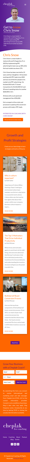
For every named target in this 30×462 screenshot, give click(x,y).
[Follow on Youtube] (15, 444)
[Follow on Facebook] (12, 444)
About (18, 437)
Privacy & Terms (18, 458)
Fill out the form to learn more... (13, 119)
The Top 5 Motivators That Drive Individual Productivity (13, 238)
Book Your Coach (21, 382)
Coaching (11, 437)
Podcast (24, 437)
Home (5, 437)
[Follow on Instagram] (18, 444)
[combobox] (5, 377)
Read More (15, 343)
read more (9, 211)
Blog (12, 439)
